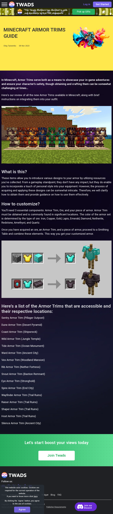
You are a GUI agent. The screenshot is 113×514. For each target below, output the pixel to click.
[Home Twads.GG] (21, 4)
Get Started (102, 4)
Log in (87, 4)
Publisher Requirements (56, 507)
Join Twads (57, 455)
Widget (44, 495)
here (36, 496)
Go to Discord (86, 506)
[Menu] (4, 4)
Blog (53, 495)
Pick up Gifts (83, 11)
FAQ (59, 495)
